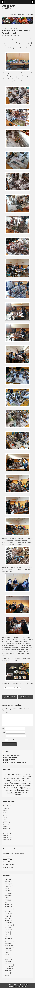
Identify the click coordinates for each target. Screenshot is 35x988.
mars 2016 (7, 918)
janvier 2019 (8, 879)
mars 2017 (7, 902)
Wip (27, 792)
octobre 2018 (8, 884)
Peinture (14, 787)
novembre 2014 (8, 943)
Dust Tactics (23, 781)
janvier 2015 (8, 940)
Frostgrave (23, 783)
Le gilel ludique (6, 856)
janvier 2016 (8, 922)
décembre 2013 (8, 963)
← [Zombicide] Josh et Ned (9, 696)
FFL (18, 783)
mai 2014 (7, 954)
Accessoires (11, 774)
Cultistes (24, 776)
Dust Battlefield (14, 781)
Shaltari (7, 790)
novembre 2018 (8, 883)
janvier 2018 (8, 893)
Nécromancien (25, 785)
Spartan (10, 790)
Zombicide (17, 795)
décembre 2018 (8, 881)
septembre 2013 (9, 968)
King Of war (9, 785)
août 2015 (7, 927)
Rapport (19, 687)
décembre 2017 (8, 895)
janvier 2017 (8, 906)
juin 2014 (7, 952)
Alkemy (18, 774)
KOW (14, 785)
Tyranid (15, 790)
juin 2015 (7, 931)
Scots (30, 788)
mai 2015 (7, 933)
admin (4, 35)
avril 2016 (7, 916)
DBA (27, 776)
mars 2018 (7, 890)
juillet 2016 (7, 913)
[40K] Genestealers (9, 759)
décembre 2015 (8, 924)
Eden (15, 783)
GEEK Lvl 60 (6, 861)
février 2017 (7, 904)
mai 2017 (7, 899)
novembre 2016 (8, 909)
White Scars (21, 792)
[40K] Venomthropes (9, 761)
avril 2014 (7, 956)
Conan (19, 776)
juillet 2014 (7, 950)
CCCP (13, 776)
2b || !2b (8, 6)
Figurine (16, 28)
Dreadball (13, 778)
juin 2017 (7, 897)
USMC (28, 790)
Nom (3, 728)
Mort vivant (18, 785)
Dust (7, 781)
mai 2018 (7, 888)
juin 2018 (7, 886)
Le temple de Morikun (8, 864)
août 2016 (7, 911)
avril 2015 (7, 934)
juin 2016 (7, 915)
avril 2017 (7, 900)
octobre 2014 (8, 945)
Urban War (24, 790)
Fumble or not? (6, 853)
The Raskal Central (7, 858)
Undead (20, 790)
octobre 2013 (8, 966)
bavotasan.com (23, 986)
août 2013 (7, 970)
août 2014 (7, 948)
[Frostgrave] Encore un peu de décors (14, 762)
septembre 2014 (9, 947)
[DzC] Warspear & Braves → (24, 696)
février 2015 (7, 938)
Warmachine (12, 792)
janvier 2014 (8, 961)
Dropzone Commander (7, 28)
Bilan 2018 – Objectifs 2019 (11, 755)
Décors (11, 783)
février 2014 (7, 959)
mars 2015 (7, 936)
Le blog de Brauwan (8, 867)
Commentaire (5, 712)
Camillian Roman (7, 776)
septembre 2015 (9, 925)
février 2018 (7, 892)
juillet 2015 (7, 929)
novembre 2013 (8, 965)
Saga (27, 788)
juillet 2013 (7, 972)
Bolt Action (28, 774)
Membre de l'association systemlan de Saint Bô (21, 14)
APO (21, 774)
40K (6, 774)
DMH (9, 778)
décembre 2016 (8, 908)
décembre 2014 (8, 941)
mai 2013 (7, 975)
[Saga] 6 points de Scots (10, 757)
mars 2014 (7, 957)
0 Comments (16, 35)
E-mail (4, 732)
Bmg (25, 774)
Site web (4, 736)
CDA (16, 776)
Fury (28, 783)
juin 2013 (7, 973)
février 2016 (7, 920)
